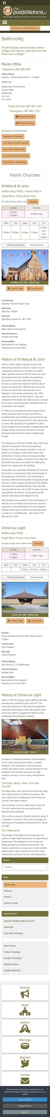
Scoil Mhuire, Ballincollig (14, 162)
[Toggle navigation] (5, 22)
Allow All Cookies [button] (25, 1099)
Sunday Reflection (12, 970)
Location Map (16, 288)
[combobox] (25, 867)
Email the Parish (26, 116)
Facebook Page (26, 123)
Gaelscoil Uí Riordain (13, 136)
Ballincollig (10, 884)
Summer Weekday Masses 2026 (19, 921)
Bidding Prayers (11, 964)
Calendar (33, 201)
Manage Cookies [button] (25, 1106)
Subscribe (8, 927)
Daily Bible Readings (13, 933)
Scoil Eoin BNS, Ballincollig (15, 155)
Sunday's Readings (12, 958)
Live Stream (36, 288)
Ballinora (8, 891)
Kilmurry (7, 897)
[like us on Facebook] (4, 3)
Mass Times (10, 946)
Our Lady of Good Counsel (15, 143)
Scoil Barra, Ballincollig (13, 149)
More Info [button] (25, 1112)
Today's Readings (12, 952)
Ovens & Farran (11, 903)
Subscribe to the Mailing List (25, 28)
